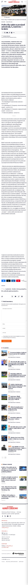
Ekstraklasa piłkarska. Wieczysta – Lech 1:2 (15, 418)
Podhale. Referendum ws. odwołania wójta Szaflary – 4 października (9, 496)
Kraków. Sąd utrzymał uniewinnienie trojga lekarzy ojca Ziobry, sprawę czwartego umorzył (17, 386)
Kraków (3, 21)
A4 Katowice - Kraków (10, 289)
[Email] (7, 32)
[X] (5, 516)
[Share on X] (5, 32)
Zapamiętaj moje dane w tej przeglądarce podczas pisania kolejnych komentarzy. (14, 337)
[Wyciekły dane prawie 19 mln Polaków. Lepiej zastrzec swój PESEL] (4, 427)
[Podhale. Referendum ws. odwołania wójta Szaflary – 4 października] (23, 496)
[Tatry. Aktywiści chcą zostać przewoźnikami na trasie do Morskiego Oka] (23, 488)
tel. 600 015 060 (5, 547)
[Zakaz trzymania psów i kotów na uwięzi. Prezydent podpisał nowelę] (4, 408)
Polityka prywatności (12, 561)
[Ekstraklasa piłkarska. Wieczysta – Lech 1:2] (4, 418)
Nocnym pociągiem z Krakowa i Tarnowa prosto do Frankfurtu (17, 353)
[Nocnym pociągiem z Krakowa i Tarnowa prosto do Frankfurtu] (4, 353)
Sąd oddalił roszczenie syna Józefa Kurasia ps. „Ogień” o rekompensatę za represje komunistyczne (17, 449)
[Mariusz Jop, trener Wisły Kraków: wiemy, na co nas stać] (4, 438)
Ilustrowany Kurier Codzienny (14, 357)
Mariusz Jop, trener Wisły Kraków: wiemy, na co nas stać (16, 438)
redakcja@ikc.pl (5, 527)
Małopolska (9, 21)
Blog (6, 19)
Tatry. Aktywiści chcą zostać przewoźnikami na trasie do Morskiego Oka (8, 488)
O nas (3, 561)
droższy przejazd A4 (21, 289)
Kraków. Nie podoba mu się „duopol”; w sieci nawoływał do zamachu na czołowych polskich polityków (9, 469)
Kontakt (21, 561)
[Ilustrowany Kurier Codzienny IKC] (14, 1)
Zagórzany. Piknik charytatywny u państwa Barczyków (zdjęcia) (14, 398)
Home (2, 19)
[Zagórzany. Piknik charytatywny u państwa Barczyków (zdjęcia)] (4, 397)
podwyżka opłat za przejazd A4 (11, 291)
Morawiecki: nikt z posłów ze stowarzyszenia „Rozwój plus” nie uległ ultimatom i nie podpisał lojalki (17, 364)
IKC (2, 291)
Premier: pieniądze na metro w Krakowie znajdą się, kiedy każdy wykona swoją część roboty (9, 479)
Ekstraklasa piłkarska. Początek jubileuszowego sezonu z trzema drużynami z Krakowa (17, 375)
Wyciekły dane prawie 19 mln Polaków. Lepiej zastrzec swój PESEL (17, 428)
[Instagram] (10, 516)
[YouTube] (7, 516)
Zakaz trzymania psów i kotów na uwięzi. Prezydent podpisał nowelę (15, 408)
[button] (2, 2)
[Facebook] (2, 516)
